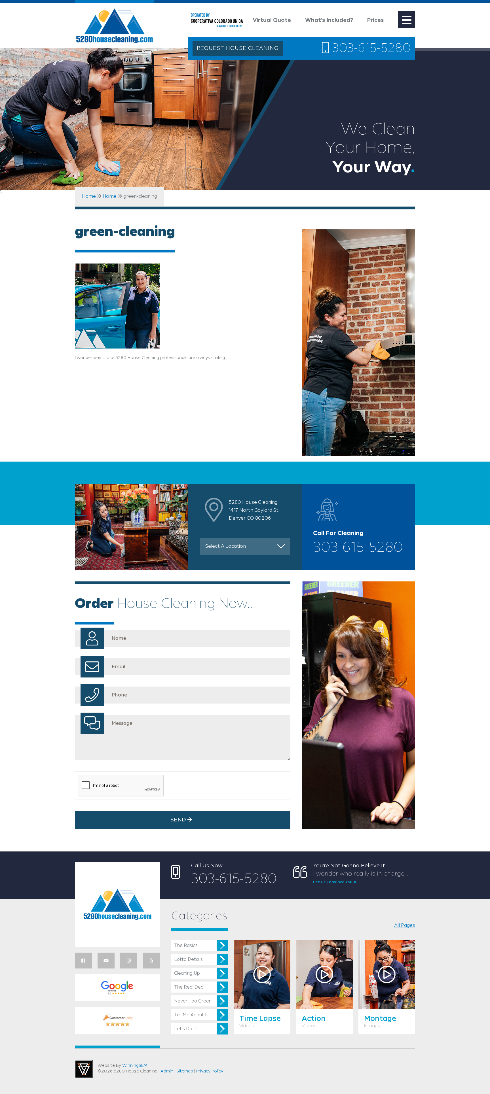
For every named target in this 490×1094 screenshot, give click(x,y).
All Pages (404, 925)
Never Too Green (193, 1001)
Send (178, 820)
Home (89, 196)
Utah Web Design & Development (84, 1069)
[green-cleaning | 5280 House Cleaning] (114, 27)
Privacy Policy (209, 1071)
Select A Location (225, 546)
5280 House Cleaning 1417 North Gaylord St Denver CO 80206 (253, 510)
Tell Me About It (191, 1015)
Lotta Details (188, 959)
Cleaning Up (187, 973)
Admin (166, 1071)
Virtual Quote (272, 20)
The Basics (186, 946)
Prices (375, 20)
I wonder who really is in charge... (360, 877)
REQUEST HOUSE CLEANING (237, 48)
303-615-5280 (370, 48)
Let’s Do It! (186, 1029)
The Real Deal (189, 987)
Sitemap (184, 1071)
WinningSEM (134, 1066)
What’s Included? (329, 20)
